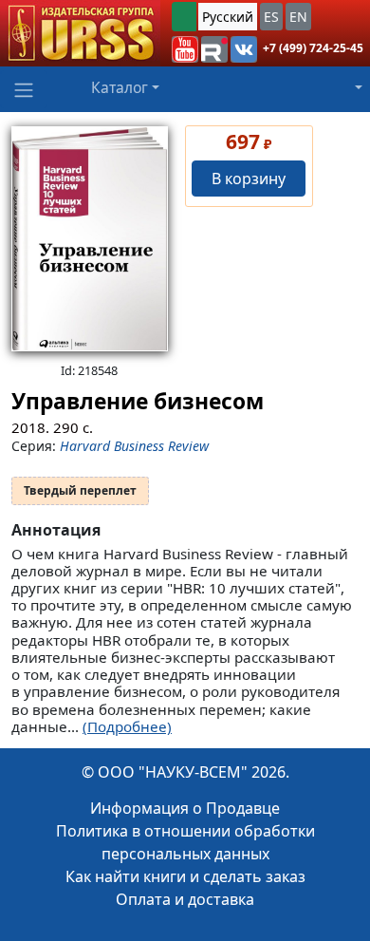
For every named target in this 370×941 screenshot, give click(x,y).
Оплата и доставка (185, 899)
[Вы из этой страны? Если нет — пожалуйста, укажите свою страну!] (184, 16)
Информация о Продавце (185, 808)
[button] (185, 49)
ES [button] (271, 17)
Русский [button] (227, 17)
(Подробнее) (127, 726)
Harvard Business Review (134, 446)
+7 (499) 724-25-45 (313, 48)
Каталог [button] (119, 87)
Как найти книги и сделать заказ (185, 876)
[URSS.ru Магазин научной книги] (80, 33)
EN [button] (298, 17)
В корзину (249, 178)
